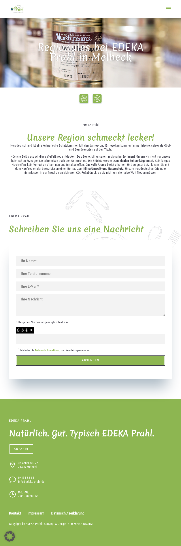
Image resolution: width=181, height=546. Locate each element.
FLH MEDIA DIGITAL (80, 524)
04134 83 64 (26, 477)
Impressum (36, 513)
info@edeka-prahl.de (31, 481)
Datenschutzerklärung (47, 350)
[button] (9, 536)
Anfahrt (21, 449)
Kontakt (15, 513)
